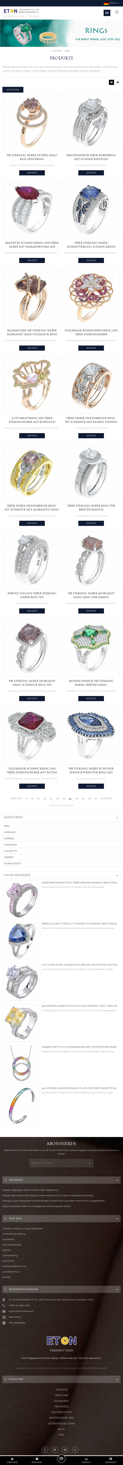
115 (57, 798)
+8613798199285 (17, 1323)
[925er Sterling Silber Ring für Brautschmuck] (91, 472)
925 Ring (6, 1277)
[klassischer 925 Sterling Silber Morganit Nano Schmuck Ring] (32, 297)
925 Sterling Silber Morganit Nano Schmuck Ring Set (32, 682)
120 (89, 798)
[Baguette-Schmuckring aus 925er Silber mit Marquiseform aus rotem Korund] (32, 209)
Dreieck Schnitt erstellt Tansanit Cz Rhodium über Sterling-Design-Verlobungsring (80, 924)
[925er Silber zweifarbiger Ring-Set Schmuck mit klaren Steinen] (91, 385)
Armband (10, 832)
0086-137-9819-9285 (19, 1305)
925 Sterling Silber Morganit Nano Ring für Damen (91, 595)
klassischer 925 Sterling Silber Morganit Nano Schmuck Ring (32, 332)
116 (63, 798)
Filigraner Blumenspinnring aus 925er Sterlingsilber (91, 332)
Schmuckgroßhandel (11, 1245)
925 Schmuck (8, 1261)
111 (32, 798)
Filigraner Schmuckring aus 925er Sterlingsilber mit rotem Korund (32, 770)
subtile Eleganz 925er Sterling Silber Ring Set (32, 595)
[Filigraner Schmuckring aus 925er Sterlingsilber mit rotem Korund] (32, 735)
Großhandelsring (9, 1255)
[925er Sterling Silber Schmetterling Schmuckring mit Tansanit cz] (91, 209)
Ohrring (9, 838)
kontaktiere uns (61, 1417)
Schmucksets (12, 863)
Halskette (10, 851)
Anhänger (10, 844)
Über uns (61, 1395)
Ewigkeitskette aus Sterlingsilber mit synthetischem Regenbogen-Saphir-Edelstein (80, 1047)
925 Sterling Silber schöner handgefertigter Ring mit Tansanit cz (91, 770)
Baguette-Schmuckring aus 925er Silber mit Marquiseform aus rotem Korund (32, 245)
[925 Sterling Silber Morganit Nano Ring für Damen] (91, 560)
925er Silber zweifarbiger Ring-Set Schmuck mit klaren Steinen (91, 420)
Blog (61, 1429)
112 (38, 798)
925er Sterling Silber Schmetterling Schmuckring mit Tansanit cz (91, 245)
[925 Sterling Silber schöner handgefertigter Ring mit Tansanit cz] (91, 735)
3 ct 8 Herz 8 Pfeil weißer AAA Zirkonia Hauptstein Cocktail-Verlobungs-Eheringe (80, 965)
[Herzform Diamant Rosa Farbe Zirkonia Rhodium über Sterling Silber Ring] (21, 899)
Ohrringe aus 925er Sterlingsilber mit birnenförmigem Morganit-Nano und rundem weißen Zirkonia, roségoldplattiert (53, 1201)
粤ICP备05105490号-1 (98, 1368)
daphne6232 (15, 1317)
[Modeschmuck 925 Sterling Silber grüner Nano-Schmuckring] (91, 648)
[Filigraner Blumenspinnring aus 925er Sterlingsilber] (91, 297)
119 (83, 798)
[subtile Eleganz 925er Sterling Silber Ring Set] (32, 560)
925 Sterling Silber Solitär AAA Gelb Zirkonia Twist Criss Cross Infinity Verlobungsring (80, 1006)
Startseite (56, 51)
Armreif (9, 857)
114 (51, 798)
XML (61, 1434)
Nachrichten (62, 1412)
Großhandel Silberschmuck (14, 1266)
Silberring (6, 1250)
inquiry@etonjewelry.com (21, 1311)
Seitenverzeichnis (61, 1423)
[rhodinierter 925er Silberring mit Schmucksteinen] (91, 122)
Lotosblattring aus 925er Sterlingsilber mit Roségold (32, 420)
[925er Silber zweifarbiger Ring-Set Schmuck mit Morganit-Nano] (32, 472)
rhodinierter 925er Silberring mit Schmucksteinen (91, 157)
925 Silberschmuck (10, 1272)
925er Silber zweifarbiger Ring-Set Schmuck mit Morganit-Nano (32, 507)
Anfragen (12, 89)
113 (44, 798)
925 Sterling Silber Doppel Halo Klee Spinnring (32, 157)
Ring (67, 51)
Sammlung (61, 1401)
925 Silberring (8, 1239)
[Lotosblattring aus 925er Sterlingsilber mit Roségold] (32, 385)
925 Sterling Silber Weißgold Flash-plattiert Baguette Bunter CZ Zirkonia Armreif (80, 1088)
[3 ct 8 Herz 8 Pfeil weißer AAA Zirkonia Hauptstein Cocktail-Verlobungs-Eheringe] (21, 982)
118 (76, 798)
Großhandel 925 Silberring (13, 1234)
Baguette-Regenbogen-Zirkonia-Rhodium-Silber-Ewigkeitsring (30, 1190)
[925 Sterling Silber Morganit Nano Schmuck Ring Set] (32, 648)
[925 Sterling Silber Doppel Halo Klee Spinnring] (32, 122)
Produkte (61, 1406)
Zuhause (62, 1389)
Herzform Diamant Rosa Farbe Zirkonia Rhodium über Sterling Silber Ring (80, 883)
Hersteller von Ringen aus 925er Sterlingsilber (22, 1228)
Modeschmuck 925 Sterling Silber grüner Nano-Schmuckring (91, 683)
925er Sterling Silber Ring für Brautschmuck (91, 507)
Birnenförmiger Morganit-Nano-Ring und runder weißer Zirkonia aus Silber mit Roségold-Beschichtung (47, 1195)
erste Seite (16, 798)
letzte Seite (106, 798)
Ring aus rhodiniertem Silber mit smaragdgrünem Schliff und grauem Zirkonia (36, 1206)
